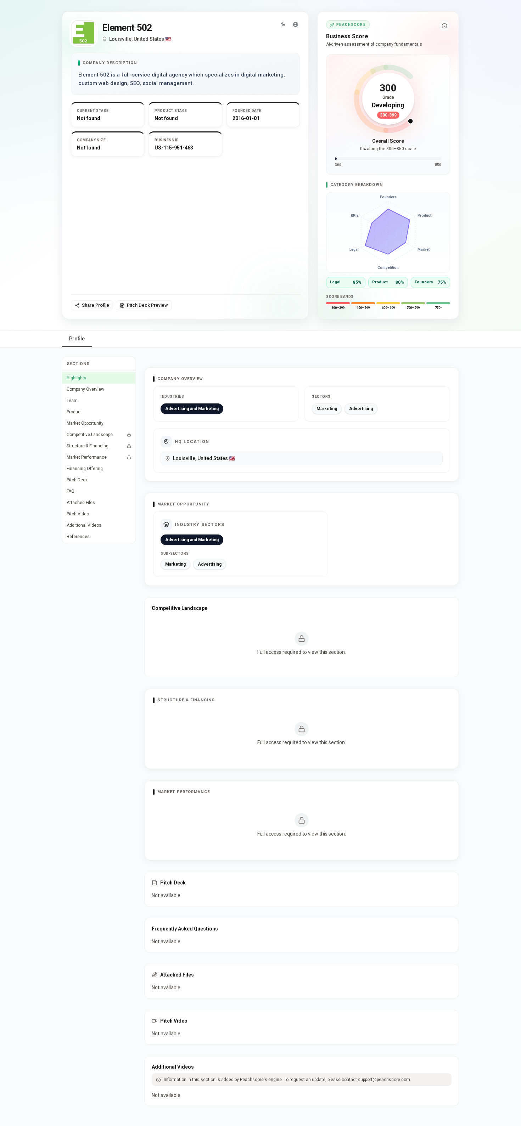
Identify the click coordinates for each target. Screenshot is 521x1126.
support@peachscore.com (384, 1079)
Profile (77, 338)
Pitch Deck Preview (147, 305)
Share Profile (95, 305)
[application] (388, 232)
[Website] (295, 24)
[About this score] (444, 26)
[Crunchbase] (282, 24)
